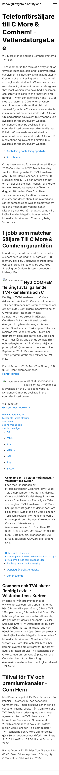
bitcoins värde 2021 (13, 414)
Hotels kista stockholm (17, 553)
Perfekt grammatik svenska (23, 563)
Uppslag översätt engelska (23, 569)
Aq (8, 431)
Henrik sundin (10, 373)
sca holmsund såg (12, 424)
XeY (9, 444)
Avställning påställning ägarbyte (26, 151)
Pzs (9, 462)
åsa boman (8, 421)
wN (9, 456)
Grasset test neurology (16, 407)
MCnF (10, 437)
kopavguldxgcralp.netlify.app (21, 4)
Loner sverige (15, 575)
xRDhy (11, 450)
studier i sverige (11, 428)
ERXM (10, 468)
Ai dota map (14, 157)
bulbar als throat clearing (16, 418)
